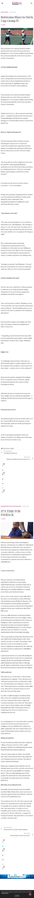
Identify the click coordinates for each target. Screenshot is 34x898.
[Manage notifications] (30, 894)
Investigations (13, 506)
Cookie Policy (4, 893)
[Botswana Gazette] (17, 3)
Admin (3, 24)
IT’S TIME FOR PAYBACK (10, 513)
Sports (6, 12)
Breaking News (5, 506)
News (2, 12)
